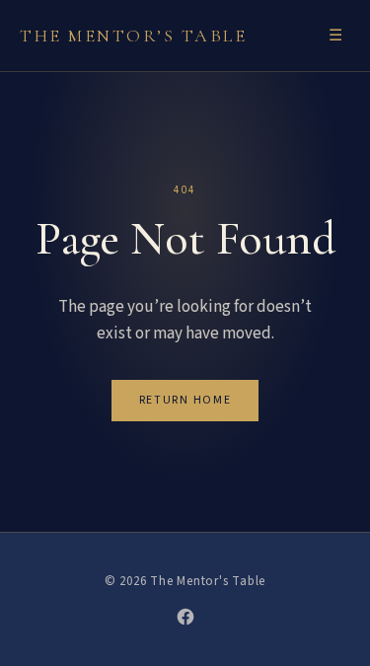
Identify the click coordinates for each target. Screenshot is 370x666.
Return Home (185, 400)
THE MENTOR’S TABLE (133, 35)
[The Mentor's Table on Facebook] (185, 617)
